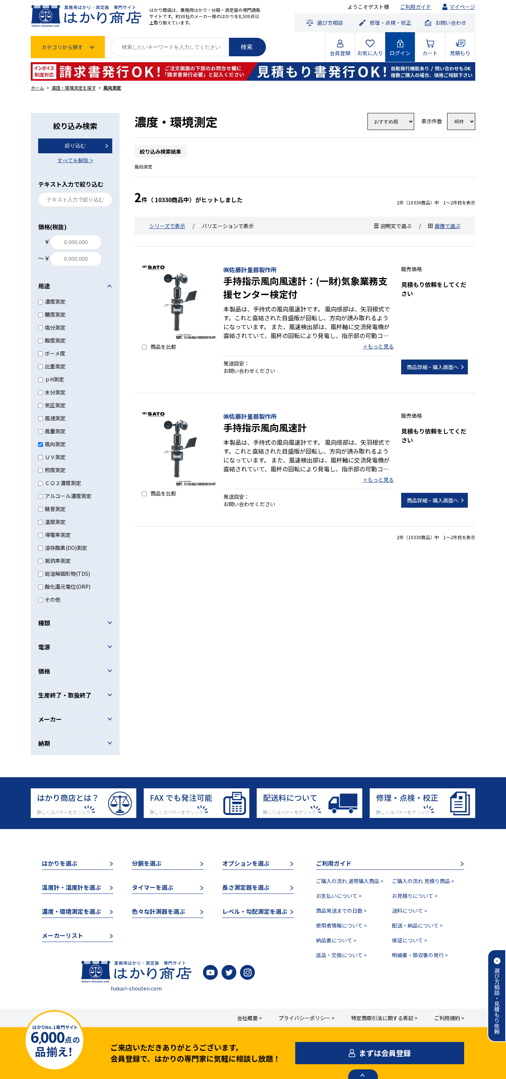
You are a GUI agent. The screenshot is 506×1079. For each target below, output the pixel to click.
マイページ (462, 6)
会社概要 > (249, 1018)
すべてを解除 (75, 160)
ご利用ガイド (415, 6)
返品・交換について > (341, 955)
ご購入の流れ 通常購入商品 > (349, 881)
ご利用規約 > (449, 1018)
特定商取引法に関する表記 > (384, 1018)
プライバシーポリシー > (306, 1018)
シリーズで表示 (167, 226)
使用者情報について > (341, 925)
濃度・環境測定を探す (73, 87)
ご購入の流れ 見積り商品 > (423, 881)
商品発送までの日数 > (341, 910)
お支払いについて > (339, 895)
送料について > (409, 910)
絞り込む (75, 145)
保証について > (409, 940)
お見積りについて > (414, 895)
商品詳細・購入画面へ (433, 367)
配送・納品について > (417, 925)
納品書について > (336, 940)
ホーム (37, 87)
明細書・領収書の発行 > (420, 955)
